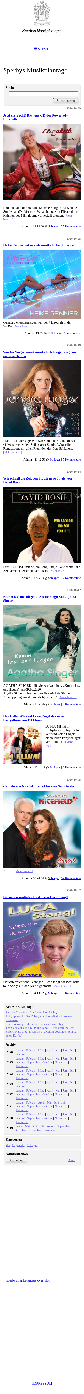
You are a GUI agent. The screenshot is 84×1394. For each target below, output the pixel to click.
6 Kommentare (72, 704)
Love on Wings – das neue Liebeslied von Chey (35, 1024)
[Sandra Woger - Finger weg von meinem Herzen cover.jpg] (42, 398)
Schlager (53, 226)
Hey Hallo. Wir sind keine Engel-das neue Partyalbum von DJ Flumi (33, 718)
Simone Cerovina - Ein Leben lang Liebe (31, 1012)
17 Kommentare (71, 578)
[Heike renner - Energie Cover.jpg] (42, 284)
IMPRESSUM (42, 1383)
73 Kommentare (71, 993)
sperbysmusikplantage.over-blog (28, 1280)
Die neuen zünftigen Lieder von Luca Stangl (35, 897)
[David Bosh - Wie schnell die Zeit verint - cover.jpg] (42, 525)
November (61, 1062)
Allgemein (18, 1145)
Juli (72, 1050)
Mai (58, 1050)
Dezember (22, 1066)
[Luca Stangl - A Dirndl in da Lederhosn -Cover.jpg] (42, 940)
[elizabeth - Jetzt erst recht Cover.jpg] (42, 162)
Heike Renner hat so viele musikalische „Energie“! (39, 245)
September (33, 1062)
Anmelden (16, 1160)
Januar (20, 1050)
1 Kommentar (72, 333)
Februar (31, 1050)
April (50, 1050)
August (20, 1054)
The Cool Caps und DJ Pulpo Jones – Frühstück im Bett (40, 1027)
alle (8, 1145)
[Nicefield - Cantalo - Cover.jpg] (42, 829)
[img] (42, 21)
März (41, 1050)
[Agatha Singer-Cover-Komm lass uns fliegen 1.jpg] (42, 643)
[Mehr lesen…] (23, 326)
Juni (65, 1050)
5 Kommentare (72, 459)
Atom (71, 1160)
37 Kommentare (71, 878)
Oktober (47, 1062)
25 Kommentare (71, 226)
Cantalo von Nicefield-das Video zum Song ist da (38, 786)
